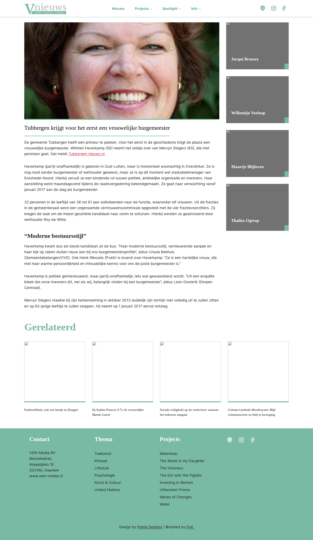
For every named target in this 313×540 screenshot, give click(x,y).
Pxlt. (190, 527)
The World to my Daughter (182, 461)
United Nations (107, 490)
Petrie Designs (149, 527)
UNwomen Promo (175, 490)
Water (165, 504)
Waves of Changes (176, 497)
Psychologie (105, 475)
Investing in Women (176, 482)
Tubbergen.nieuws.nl (87, 154)
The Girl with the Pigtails (181, 475)
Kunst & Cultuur (108, 482)
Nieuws (118, 8)
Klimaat (101, 461)
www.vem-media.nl (46, 476)
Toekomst (103, 453)
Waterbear (169, 453)
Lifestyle (102, 468)
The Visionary (171, 468)
